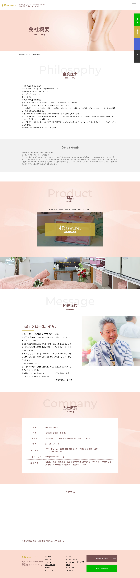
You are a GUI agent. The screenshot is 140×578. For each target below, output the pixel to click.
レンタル (48, 562)
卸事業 (47, 568)
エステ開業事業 (50, 565)
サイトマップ (70, 570)
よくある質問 (70, 568)
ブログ (68, 565)
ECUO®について (50, 570)
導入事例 (69, 556)
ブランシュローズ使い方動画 (75, 562)
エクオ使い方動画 (71, 559)
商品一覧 (48, 559)
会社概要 (48, 556)
